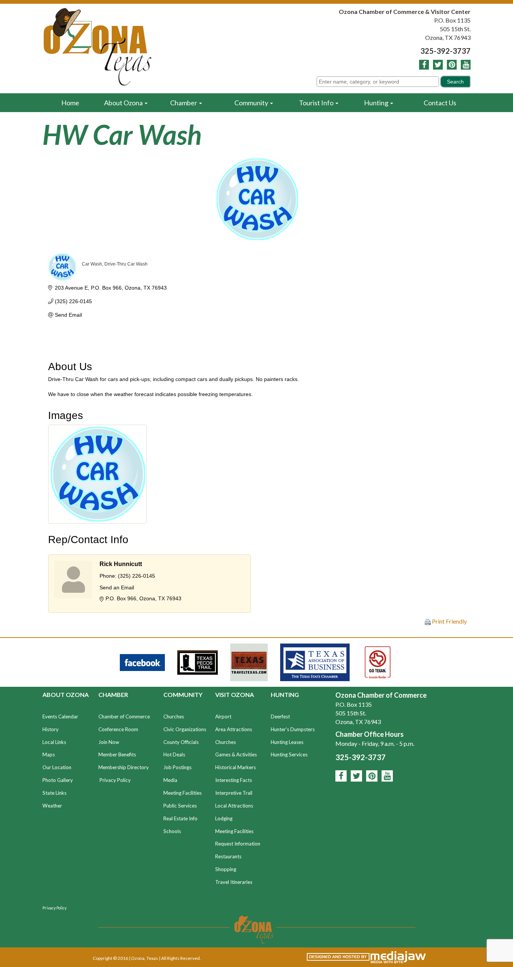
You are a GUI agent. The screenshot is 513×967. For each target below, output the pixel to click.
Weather (52, 806)
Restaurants (228, 856)
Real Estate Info (180, 818)
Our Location (56, 767)
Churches (173, 716)
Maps (48, 754)
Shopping (225, 869)
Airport (223, 716)
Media (170, 780)
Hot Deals (174, 754)
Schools (172, 831)
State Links (54, 793)
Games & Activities (236, 754)
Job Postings (177, 767)
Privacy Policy (115, 780)
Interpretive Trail (233, 793)
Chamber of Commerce (124, 716)
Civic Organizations (184, 729)
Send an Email (117, 587)
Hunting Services (289, 754)
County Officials (181, 742)
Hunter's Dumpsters (293, 729)
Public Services (180, 806)
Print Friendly (449, 621)
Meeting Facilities (182, 793)
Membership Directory (123, 767)
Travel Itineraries (233, 882)
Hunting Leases (287, 742)
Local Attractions (234, 806)
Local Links (54, 742)
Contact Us (440, 103)
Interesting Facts (233, 780)
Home (70, 103)
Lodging (223, 818)
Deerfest (280, 716)
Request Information (237, 844)
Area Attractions (233, 729)
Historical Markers (235, 767)
